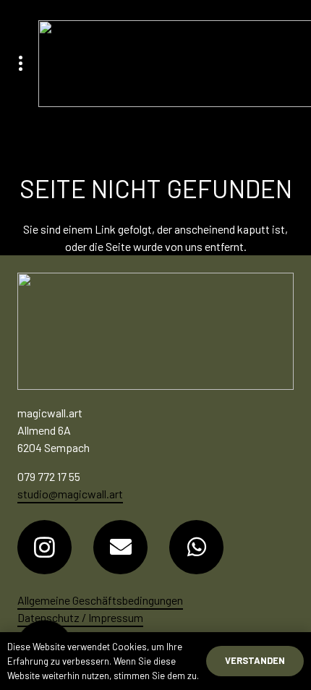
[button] (20, 63)
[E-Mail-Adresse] (120, 547)
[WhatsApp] (196, 547)
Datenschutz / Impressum (80, 617)
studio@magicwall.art (70, 494)
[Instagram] (44, 547)
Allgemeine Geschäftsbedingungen (100, 600)
